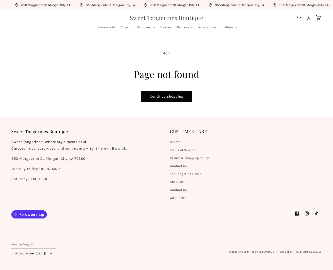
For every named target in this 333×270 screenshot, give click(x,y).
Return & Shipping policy (189, 158)
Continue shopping (166, 96)
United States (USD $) (30, 253)
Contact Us (178, 166)
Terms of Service (182, 150)
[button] (126, 27)
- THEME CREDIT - (285, 252)
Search (175, 142)
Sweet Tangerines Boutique (256, 252)
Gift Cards (178, 198)
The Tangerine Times (185, 174)
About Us (177, 182)
